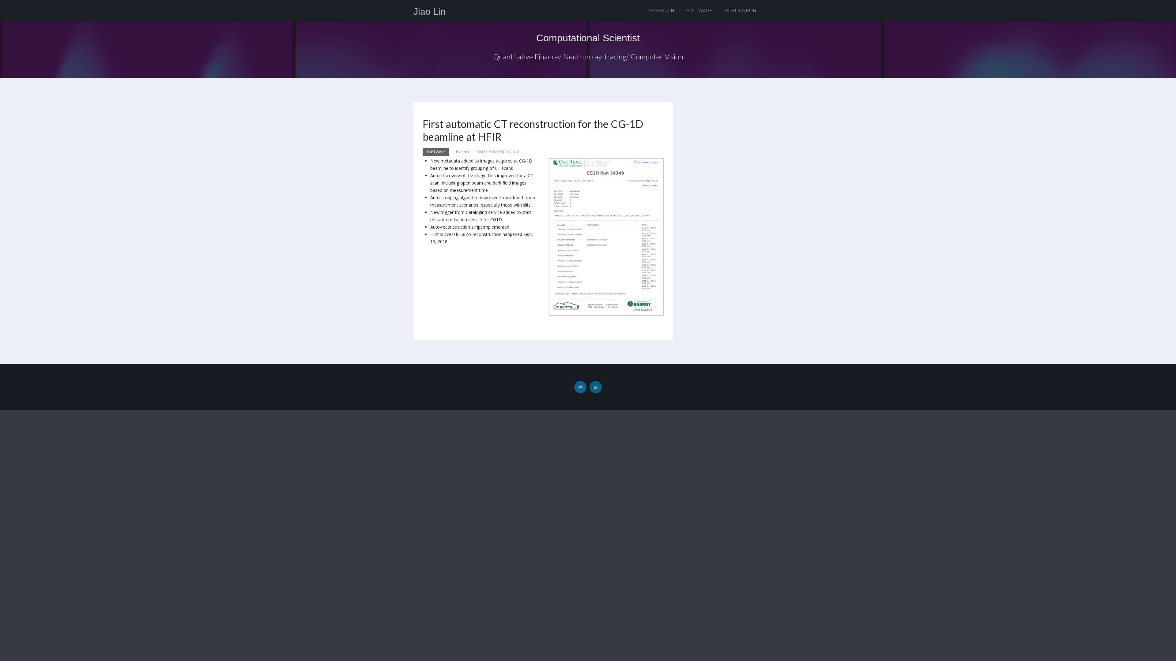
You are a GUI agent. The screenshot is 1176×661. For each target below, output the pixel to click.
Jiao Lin (429, 11)
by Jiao (462, 151)
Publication (740, 10)
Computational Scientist (588, 37)
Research (661, 10)
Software (699, 10)
